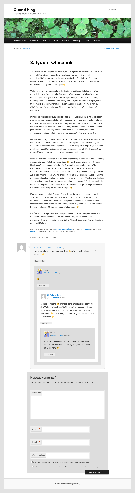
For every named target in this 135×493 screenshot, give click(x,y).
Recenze (65, 40)
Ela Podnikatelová (40, 248)
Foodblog (76, 40)
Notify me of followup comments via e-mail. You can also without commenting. (66, 467)
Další (118, 48)
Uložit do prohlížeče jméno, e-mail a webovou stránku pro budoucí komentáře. (61, 462)
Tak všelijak (34, 40)
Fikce (56, 40)
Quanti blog (24, 9)
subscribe (79, 467)
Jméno (36, 429)
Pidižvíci (46, 40)
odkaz (32, 231)
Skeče (86, 40)
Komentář (36, 392)
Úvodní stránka (20, 40)
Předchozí (109, 48)
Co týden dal (60, 229)
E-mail (36, 442)
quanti (87, 229)
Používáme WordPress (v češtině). (67, 484)
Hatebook (97, 40)
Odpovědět (39, 261)
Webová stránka (38, 455)
